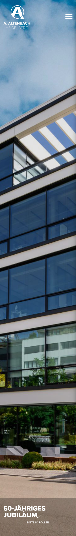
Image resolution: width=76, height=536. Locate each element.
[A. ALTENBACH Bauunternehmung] (17, 17)
